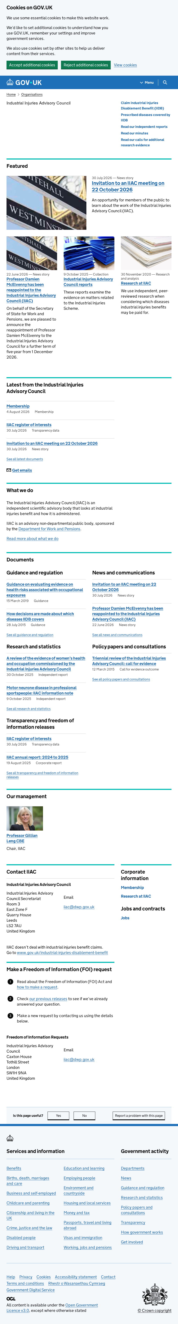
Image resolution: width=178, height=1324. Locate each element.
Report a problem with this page (139, 1116)
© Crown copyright (154, 1310)
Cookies (43, 1276)
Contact (108, 1276)
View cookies (125, 65)
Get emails (22, 470)
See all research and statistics (29, 709)
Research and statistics (142, 1197)
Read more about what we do (32, 538)
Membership (18, 406)
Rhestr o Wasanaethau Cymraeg (76, 1283)
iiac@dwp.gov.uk (79, 906)
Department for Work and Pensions (49, 528)
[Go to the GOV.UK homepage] (24, 82)
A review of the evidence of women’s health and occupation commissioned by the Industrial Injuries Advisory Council (46, 664)
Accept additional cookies (32, 64)
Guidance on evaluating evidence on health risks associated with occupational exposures (45, 590)
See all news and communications (117, 635)
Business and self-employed (31, 1193)
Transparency (133, 1222)
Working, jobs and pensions (88, 1247)
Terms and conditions (25, 1283)
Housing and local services (87, 1202)
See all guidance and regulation (30, 635)
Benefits (14, 1168)
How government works (142, 1232)
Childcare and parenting (28, 1202)
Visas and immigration (83, 1237)
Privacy (25, 1276)
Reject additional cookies (86, 64)
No (88, 1116)
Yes (62, 1116)
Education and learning (84, 1168)
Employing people (79, 1178)
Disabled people (21, 1237)
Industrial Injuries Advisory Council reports (88, 282)
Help (11, 1276)
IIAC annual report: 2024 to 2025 (37, 757)
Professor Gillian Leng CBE (22, 838)
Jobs (125, 917)
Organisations (32, 94)
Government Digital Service (31, 1289)
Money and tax (77, 1212)
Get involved (132, 1241)
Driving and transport (25, 1247)
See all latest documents (25, 459)
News (126, 1178)
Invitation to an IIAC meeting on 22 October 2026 (128, 186)
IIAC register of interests (29, 424)
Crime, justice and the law (29, 1227)
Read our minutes (134, 133)
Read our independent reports (144, 127)
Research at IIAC (136, 283)
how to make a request (37, 987)
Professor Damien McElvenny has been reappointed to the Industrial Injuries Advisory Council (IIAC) (31, 290)
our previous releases (48, 998)
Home (11, 94)
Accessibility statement (76, 1276)
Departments (133, 1168)
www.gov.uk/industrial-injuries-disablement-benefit (62, 952)
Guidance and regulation (142, 1187)
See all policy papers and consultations (121, 679)
